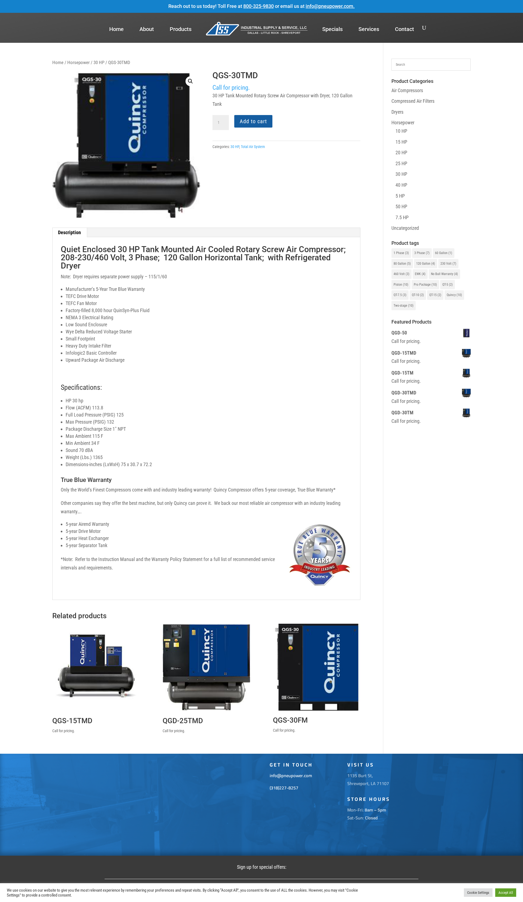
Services (368, 29)
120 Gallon (425, 264)
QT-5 (447, 284)
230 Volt (448, 264)
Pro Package (425, 284)
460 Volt (401, 274)
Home (116, 29)
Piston (401, 284)
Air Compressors (407, 90)
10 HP (401, 131)
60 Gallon (443, 253)
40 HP (401, 185)
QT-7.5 (400, 295)
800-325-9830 (258, 6)
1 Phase (401, 253)
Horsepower (78, 62)
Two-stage (403, 305)
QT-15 (435, 295)
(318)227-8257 (284, 788)
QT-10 (418, 295)
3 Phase (422, 253)
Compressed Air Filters (412, 101)
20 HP (401, 152)
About (146, 29)
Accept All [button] (505, 893)
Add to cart (253, 121)
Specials (332, 29)
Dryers (397, 112)
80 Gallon (402, 264)
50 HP (401, 206)
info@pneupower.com (329, 6)
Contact (404, 29)
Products (180, 29)
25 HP (401, 163)
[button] (190, 81)
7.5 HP (402, 217)
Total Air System (253, 146)
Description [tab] (69, 232)
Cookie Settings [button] (478, 893)
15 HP (401, 142)
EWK (420, 274)
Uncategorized (405, 228)
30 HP (98, 62)
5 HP (400, 196)
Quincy (454, 295)
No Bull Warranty (444, 274)
